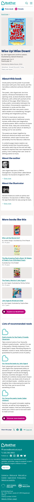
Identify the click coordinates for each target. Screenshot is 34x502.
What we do (13, 475)
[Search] (26, 3)
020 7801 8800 (9, 453)
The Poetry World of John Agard (14, 280)
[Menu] (31, 3)
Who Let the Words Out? (11, 238)
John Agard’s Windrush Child (12, 301)
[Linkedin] (18, 456)
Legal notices (12, 478)
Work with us (22, 475)
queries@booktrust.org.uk (12, 449)
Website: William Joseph (9, 499)
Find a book (9, 9)
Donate (21, 9)
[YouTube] (21, 456)
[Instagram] (14, 456)
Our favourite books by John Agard (15, 363)
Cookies (4, 478)
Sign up (5, 467)
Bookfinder (4, 14)
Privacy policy (21, 478)
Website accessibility (8, 480)
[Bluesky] (25, 456)
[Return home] (8, 3)
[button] (14, 430)
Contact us (4, 475)
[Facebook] (11, 456)
